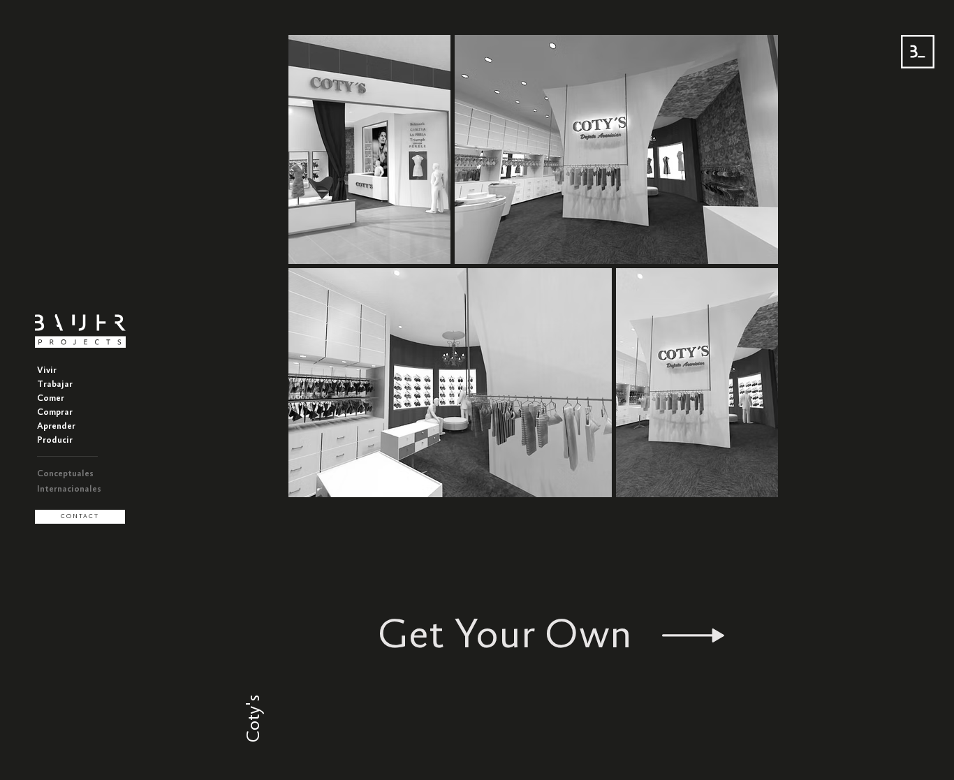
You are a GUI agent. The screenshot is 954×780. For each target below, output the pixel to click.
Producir (55, 440)
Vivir (47, 370)
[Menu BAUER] (917, 51)
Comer (50, 398)
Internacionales (69, 489)
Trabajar (55, 384)
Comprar (55, 412)
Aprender (56, 426)
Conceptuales (65, 474)
